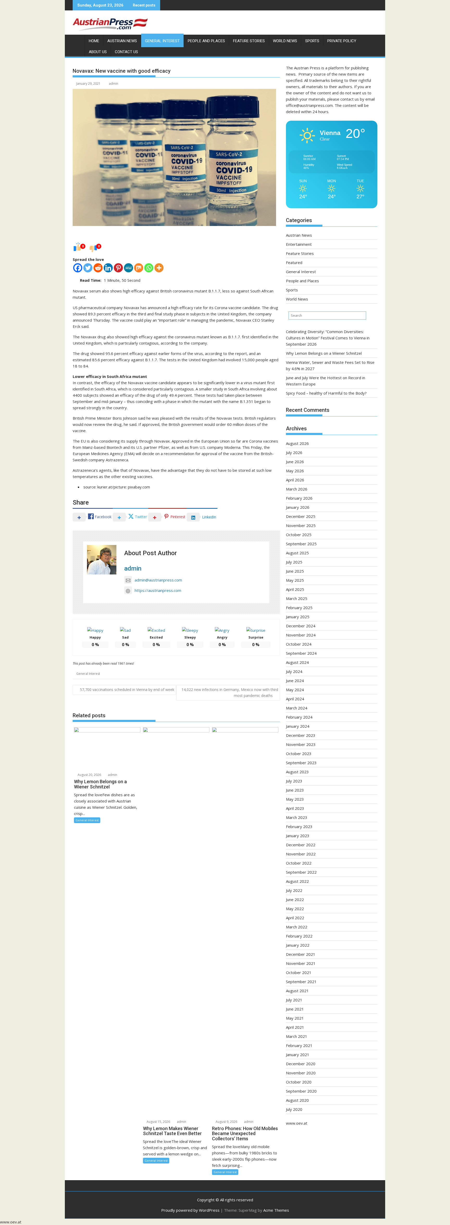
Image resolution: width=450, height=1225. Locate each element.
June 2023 (295, 790)
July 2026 (294, 452)
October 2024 (298, 644)
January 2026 (297, 507)
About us (98, 52)
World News (285, 41)
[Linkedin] (108, 267)
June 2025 (295, 571)
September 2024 (301, 653)
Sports (312, 41)
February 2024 (299, 717)
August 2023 (297, 771)
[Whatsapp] (148, 267)
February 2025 (299, 607)
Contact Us (126, 52)
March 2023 (296, 817)
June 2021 (295, 1009)
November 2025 (301, 525)
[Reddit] (98, 267)
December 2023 (300, 735)
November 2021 (301, 963)
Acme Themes (276, 1210)
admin (113, 83)
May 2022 (295, 908)
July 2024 (294, 671)
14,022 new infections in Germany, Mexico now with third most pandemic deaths (230, 692)
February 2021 (299, 1045)
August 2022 (297, 881)
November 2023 (301, 744)
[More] (159, 267)
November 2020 (301, 1072)
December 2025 (300, 516)
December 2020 (300, 1063)
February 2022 (299, 936)
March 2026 (296, 489)
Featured (294, 262)
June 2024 (295, 680)
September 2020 (301, 1091)
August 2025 (297, 552)
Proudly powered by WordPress (190, 1210)
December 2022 (300, 844)
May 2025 (295, 580)
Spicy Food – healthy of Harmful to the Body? (326, 393)
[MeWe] (128, 267)
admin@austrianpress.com (158, 580)
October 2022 (298, 863)
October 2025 (298, 534)
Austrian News (122, 41)
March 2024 (296, 707)
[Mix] (138, 267)
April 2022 (295, 917)
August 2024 (297, 662)
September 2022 (301, 872)
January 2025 (297, 616)
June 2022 (295, 899)
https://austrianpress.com (158, 590)
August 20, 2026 (89, 775)
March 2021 (296, 1036)
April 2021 (295, 1027)
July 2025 (294, 562)
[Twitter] (87, 267)
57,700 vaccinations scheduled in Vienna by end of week (127, 689)
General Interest (162, 41)
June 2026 (295, 461)
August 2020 (297, 1100)
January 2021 (297, 1054)
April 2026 (295, 479)
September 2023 (301, 762)
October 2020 (298, 1082)
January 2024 (297, 726)
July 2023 (294, 780)
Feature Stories (249, 41)
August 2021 (297, 990)
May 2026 (295, 470)
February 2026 (299, 498)
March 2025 (296, 598)
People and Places (206, 41)
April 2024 (295, 698)
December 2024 (300, 625)
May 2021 (295, 1018)
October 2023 (298, 753)
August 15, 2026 (158, 1121)
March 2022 (296, 926)
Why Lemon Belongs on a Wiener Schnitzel (324, 353)
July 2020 (294, 1109)
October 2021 (298, 972)
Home (94, 41)
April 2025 (295, 589)
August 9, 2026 (226, 1121)
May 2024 (295, 689)
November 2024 (301, 635)
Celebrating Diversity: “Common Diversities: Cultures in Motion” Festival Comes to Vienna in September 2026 (328, 338)
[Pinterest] (118, 267)
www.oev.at (296, 1123)
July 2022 (294, 890)
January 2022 (297, 945)
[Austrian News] (78, 39)
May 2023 (295, 799)
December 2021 (300, 954)
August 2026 (297, 443)
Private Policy (341, 41)
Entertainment (299, 244)
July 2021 (294, 999)
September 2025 (301, 543)
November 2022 (301, 853)
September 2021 (301, 981)
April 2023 (295, 808)
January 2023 (297, 835)
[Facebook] (77, 267)
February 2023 (299, 826)
